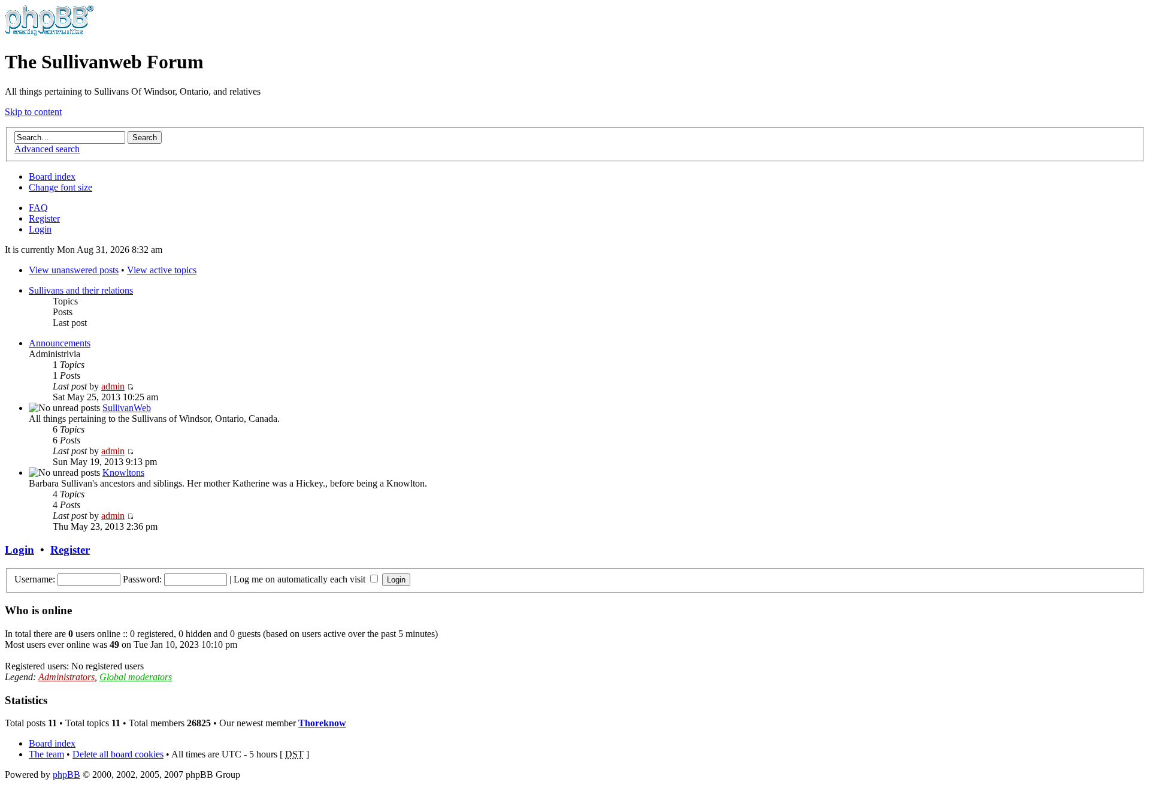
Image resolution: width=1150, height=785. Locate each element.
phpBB (66, 774)
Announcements (59, 343)
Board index (52, 176)
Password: (142, 579)
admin (113, 386)
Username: (34, 579)
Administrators (66, 677)
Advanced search (47, 149)
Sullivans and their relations (81, 290)
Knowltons (123, 472)
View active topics (161, 270)
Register (44, 218)
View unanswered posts (74, 270)
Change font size (60, 187)
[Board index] (49, 33)
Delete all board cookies (118, 754)
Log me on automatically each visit (301, 579)
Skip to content (33, 112)
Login (40, 229)
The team (46, 754)
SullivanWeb (126, 408)
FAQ (38, 208)
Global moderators (135, 677)
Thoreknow (322, 723)
